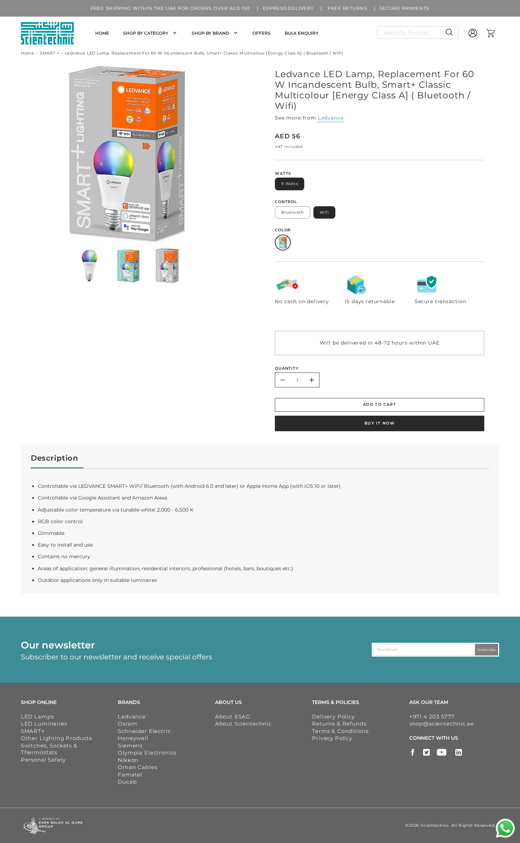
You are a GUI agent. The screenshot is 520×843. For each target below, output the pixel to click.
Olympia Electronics (147, 752)
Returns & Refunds (339, 723)
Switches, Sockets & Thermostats (49, 749)
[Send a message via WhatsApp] (505, 828)
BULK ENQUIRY (301, 33)
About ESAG (232, 716)
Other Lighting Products (56, 738)
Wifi (324, 212)
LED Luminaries (44, 723)
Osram (127, 723)
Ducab (127, 781)
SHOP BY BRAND (210, 33)
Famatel (130, 774)
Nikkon (128, 760)
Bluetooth (292, 212)
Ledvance (331, 118)
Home (27, 53)
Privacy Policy (332, 738)
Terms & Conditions (340, 731)
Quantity (287, 368)
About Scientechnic (243, 723)
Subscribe (487, 649)
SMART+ (33, 731)
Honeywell (133, 738)
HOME (102, 33)
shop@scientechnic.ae (441, 723)
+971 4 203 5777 (432, 716)
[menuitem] (102, 33)
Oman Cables (137, 767)
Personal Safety (43, 759)
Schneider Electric (144, 731)
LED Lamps (37, 716)
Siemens (130, 745)
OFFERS (262, 33)
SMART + (49, 53)
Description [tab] (54, 458)
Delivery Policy (333, 716)
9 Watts (289, 183)
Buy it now (379, 423)
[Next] (239, 154)
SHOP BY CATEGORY (145, 33)
